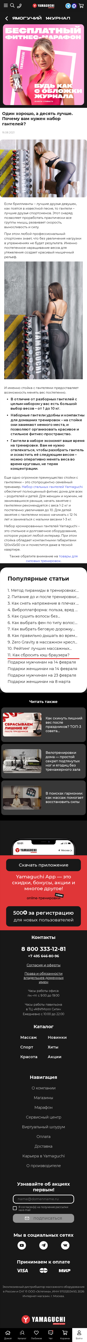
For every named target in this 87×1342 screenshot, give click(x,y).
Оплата (43, 1136)
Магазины (43, 1098)
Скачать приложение (43, 865)
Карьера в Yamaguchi (43, 1156)
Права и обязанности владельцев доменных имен (44, 978)
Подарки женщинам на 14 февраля (42, 668)
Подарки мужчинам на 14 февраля (42, 662)
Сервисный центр (43, 1117)
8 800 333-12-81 (43, 948)
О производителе (43, 1165)
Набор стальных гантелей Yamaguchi (52, 487)
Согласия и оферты (44, 965)
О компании (44, 1088)
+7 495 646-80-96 (43, 956)
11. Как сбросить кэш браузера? (38, 655)
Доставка (43, 1146)
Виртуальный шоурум (43, 1127)
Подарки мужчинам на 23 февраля (42, 675)
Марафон (43, 1107)
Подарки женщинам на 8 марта (39, 681)
